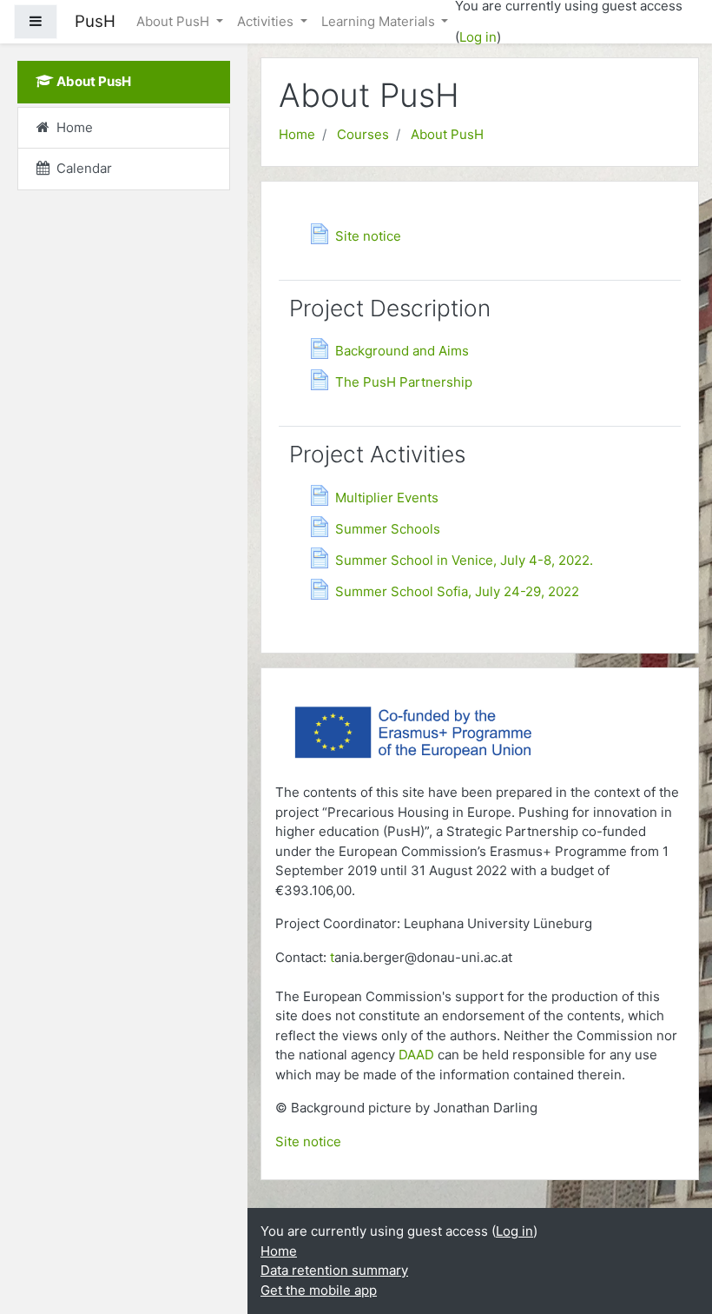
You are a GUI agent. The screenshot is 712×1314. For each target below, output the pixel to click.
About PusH (174, 21)
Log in (478, 37)
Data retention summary (334, 1270)
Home (297, 134)
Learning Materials (379, 21)
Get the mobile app (318, 1290)
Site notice (308, 1141)
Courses (363, 134)
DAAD (416, 1054)
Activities (267, 21)
